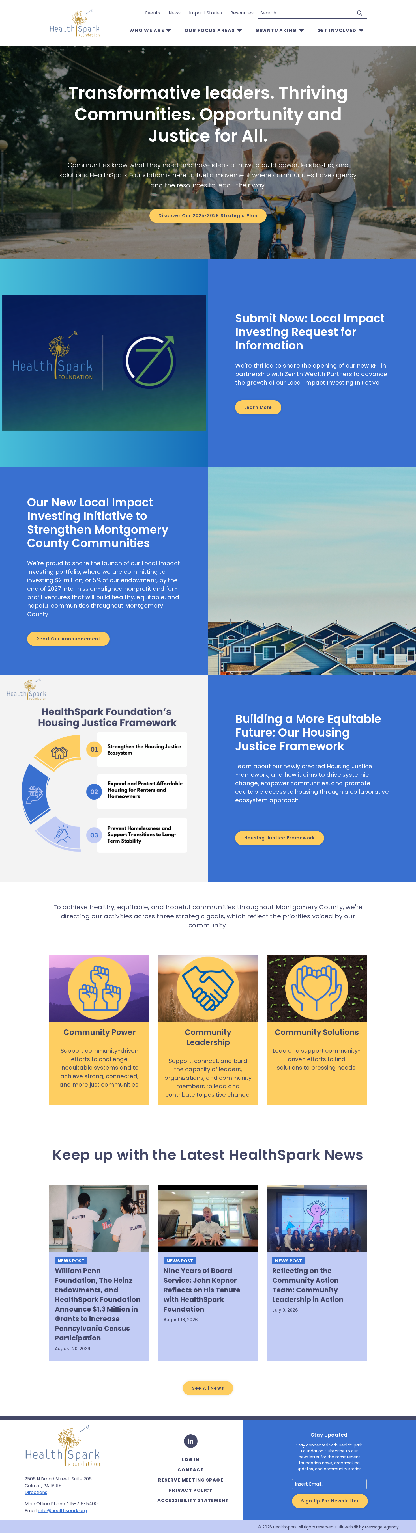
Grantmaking (276, 30)
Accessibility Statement (193, 1500)
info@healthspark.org (62, 1510)
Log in (190, 1459)
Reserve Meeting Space (190, 1480)
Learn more (258, 407)
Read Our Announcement (68, 639)
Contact (190, 1470)
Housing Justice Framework (279, 838)
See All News (208, 1388)
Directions (36, 1492)
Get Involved (337, 30)
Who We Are (146, 30)
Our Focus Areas (210, 30)
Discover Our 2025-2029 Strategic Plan (208, 216)
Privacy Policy (191, 1490)
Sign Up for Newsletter (330, 1501)
